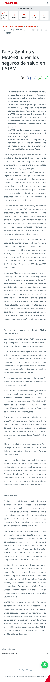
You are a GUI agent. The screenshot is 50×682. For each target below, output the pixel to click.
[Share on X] (23, 78)
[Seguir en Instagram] (26, 670)
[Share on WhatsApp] (46, 78)
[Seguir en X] (23, 670)
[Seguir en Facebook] (19, 670)
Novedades (31, 26)
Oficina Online (16, 26)
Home (4, 26)
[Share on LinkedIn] (34, 78)
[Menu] (46, 3)
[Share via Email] (40, 78)
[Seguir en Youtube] (30, 670)
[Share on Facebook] (29, 78)
